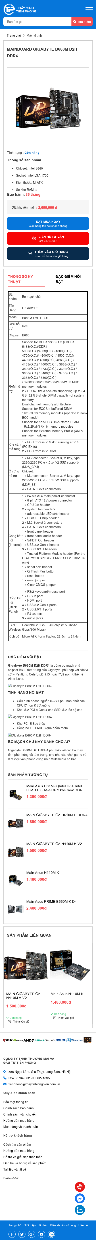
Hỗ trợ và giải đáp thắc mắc (22, 1157)
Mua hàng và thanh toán (20, 1126)
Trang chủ (14, 35)
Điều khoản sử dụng (63, 1225)
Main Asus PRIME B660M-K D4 (51, 901)
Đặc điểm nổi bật (68, 279)
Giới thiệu (30, 1225)
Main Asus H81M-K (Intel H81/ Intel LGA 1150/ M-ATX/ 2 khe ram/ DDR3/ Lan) (56, 788)
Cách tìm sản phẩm (17, 1144)
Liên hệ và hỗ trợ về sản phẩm (24, 1163)
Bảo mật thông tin (15, 1102)
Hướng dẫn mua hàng (18, 1120)
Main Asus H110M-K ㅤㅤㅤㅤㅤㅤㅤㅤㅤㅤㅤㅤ (43, 873)
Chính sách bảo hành (18, 1108)
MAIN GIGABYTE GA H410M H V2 (54, 844)
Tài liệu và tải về (14, 1169)
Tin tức (43, 1225)
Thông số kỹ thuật (20, 279)
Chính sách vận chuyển (20, 1114)
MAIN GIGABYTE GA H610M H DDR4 (57, 815)
